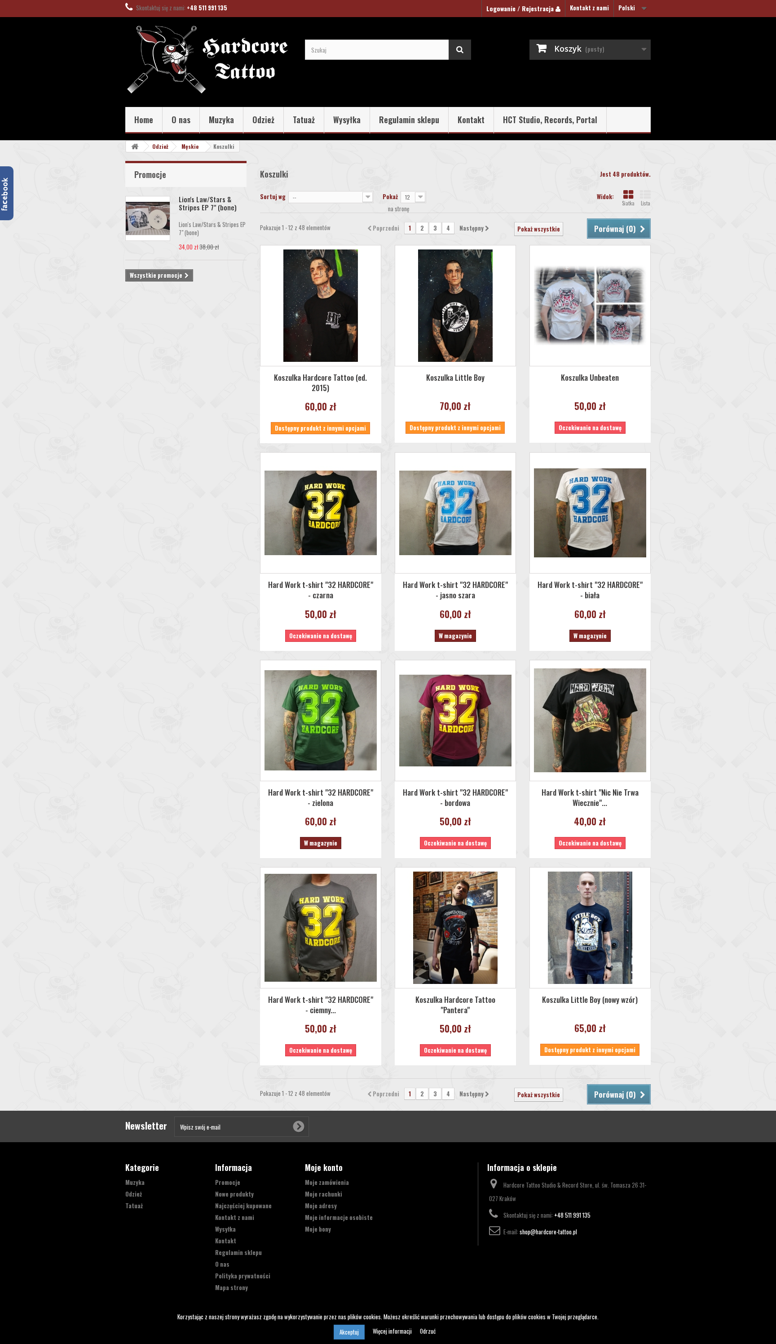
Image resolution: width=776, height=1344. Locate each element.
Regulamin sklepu (409, 119)
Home (143, 119)
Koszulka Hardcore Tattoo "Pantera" (455, 1004)
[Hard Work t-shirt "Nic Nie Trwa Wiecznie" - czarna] (590, 720)
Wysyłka (347, 119)
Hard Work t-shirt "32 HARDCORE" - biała (590, 589)
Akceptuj (349, 1331)
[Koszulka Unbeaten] (590, 305)
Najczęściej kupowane (243, 1205)
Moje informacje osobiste (339, 1217)
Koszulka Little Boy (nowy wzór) (590, 999)
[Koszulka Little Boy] (455, 305)
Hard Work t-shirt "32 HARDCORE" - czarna (320, 589)
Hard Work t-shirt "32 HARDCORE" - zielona (320, 797)
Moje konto (324, 1167)
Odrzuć (428, 1330)
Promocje (150, 174)
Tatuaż (304, 119)
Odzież (263, 119)
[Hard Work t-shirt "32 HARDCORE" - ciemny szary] (321, 928)
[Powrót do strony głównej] (134, 146)
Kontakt (471, 119)
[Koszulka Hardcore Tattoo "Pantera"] (455, 928)
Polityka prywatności (242, 1275)
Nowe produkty (234, 1193)
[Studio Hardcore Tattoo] (208, 60)
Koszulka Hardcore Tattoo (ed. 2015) (320, 382)
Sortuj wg (273, 196)
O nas (181, 119)
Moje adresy (321, 1205)
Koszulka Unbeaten (590, 377)
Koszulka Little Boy (455, 377)
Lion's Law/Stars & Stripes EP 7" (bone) (208, 203)
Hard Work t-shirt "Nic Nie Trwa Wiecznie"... (590, 797)
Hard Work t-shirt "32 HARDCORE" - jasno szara (455, 589)
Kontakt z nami (589, 7)
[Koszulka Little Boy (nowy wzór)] (590, 928)
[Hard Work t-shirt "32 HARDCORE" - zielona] (321, 720)
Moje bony (318, 1228)
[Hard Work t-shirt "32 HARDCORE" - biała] (590, 513)
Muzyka (221, 119)
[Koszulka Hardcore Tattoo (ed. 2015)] (321, 305)
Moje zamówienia (327, 1182)
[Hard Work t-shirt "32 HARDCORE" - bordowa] (455, 720)
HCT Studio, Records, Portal (550, 119)
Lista (645, 203)
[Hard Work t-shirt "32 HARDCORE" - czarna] (321, 513)
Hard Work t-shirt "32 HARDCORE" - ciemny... (320, 1004)
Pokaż (390, 196)
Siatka (628, 203)
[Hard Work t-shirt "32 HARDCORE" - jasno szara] (455, 513)
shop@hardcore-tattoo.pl (548, 1231)
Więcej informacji (393, 1330)
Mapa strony (231, 1287)
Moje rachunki (323, 1193)
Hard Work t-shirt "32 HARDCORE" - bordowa (455, 797)
